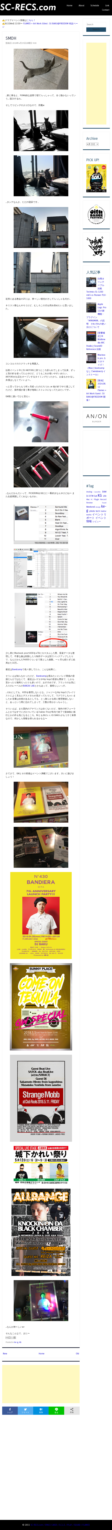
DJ (87, 496)
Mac (88, 499)
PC (92, 499)
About (81, 5)
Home (69, 5)
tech (98, 511)
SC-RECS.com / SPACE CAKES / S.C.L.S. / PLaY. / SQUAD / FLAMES (60, 1525)
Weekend (90, 507)
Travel (104, 503)
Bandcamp (17, 669)
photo (92, 511)
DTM (91, 496)
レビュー (97, 521)
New (5, 1353)
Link (107, 5)
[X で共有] (12, 1337)
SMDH (11, 38)
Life (104, 496)
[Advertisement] (41, 1384)
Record (103, 499)
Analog (89, 492)
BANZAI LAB (29, 685)
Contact (105, 10)
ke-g (16, 1342)
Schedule (95, 5)
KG (20, 1342)
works (89, 514)
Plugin (96, 499)
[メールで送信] (6, 1337)
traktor (103, 511)
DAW (104, 491)
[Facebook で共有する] (14, 1337)
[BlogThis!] (9, 1337)
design (98, 507)
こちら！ (31, 20)
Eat (95, 496)
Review (89, 502)
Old (77, 1353)
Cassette (97, 492)
